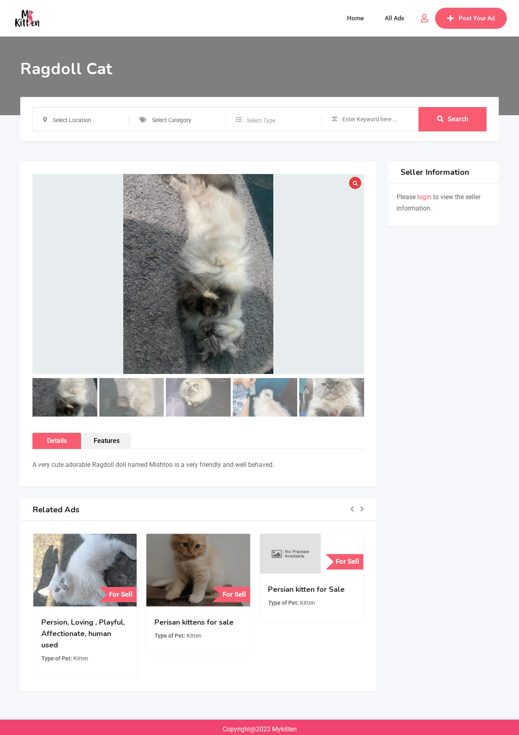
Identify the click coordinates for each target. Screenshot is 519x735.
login (424, 197)
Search (458, 119)
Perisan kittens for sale (194, 622)
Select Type (261, 120)
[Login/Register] (424, 18)
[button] (352, 510)
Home (355, 18)
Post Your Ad (477, 18)
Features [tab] (107, 441)
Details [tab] (57, 441)
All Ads (394, 18)
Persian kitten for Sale (306, 589)
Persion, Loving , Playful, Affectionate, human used (83, 633)
